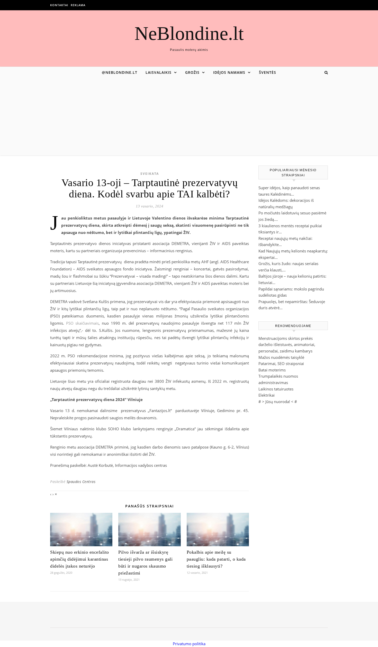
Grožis (192, 72)
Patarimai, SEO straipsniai (281, 363)
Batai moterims (272, 369)
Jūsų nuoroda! (277, 401)
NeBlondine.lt (189, 33)
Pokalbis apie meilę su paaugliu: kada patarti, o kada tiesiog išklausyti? (216, 559)
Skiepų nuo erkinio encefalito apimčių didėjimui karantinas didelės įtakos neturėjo (79, 559)
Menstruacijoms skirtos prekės (285, 338)
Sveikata (149, 173)
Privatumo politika (189, 643)
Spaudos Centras (81, 481)
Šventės (267, 72)
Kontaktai (59, 5)
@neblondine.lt (119, 72)
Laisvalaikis (159, 72)
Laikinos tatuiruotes (275, 388)
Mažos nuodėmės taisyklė (281, 357)
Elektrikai (266, 395)
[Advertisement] (189, 117)
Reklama (78, 5)
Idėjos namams (229, 72)
